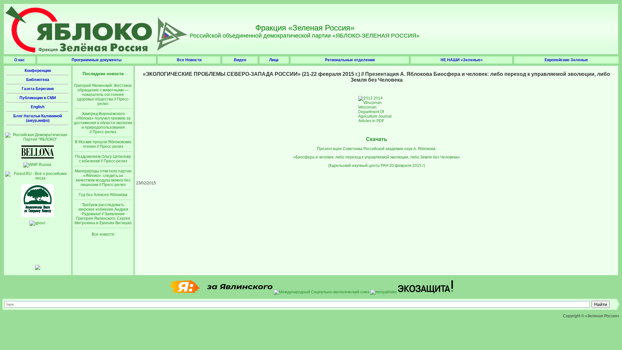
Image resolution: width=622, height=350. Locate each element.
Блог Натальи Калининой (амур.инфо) (37, 118)
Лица (274, 60)
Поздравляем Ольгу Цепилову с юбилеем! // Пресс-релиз (103, 158)
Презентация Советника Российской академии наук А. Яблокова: (376, 148)
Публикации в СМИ (37, 98)
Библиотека (37, 79)
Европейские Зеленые (566, 60)
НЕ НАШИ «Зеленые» (462, 60)
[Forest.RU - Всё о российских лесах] (37, 178)
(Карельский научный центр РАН (358, 165)
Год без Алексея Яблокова (103, 194)
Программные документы (96, 60)
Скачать (376, 139)
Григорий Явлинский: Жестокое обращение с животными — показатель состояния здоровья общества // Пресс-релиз (103, 94)
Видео (240, 60)
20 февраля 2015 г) (407, 165)
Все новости (103, 234)
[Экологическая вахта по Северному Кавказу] (37, 215)
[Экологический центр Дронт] (37, 223)
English (37, 107)
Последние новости (103, 73)
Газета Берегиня (38, 89)
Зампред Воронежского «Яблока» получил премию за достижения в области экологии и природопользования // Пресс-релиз (103, 122)
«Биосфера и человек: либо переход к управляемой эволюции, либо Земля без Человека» (376, 157)
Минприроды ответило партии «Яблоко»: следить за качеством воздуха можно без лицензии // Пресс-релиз (103, 178)
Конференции (38, 70)
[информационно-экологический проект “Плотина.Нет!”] (37, 268)
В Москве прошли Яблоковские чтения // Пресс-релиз (103, 144)
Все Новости (189, 60)
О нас (19, 60)
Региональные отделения (350, 60)
